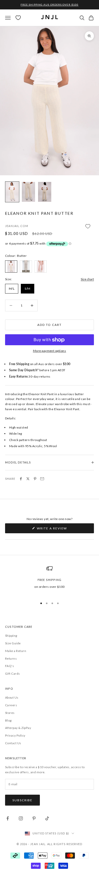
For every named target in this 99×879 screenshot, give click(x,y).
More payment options (49, 351)
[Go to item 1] (12, 191)
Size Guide (13, 643)
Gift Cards (12, 673)
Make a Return (15, 651)
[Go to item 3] (45, 191)
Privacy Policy (15, 735)
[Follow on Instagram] (20, 818)
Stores (10, 713)
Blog (8, 720)
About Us (12, 697)
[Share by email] (42, 479)
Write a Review (60, 529)
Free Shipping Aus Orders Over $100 (49, 4)
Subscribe (22, 800)
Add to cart (49, 325)
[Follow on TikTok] (47, 818)
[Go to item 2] (28, 191)
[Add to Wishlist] (49, 226)
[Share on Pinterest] (35, 479)
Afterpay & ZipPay (18, 728)
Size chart (87, 279)
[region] (49, 579)
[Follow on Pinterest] (34, 818)
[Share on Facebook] (21, 479)
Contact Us (13, 743)
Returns (11, 658)
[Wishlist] (18, 17)
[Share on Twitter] (28, 479)
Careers (11, 705)
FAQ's (9, 666)
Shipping (11, 635)
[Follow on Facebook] (7, 818)
